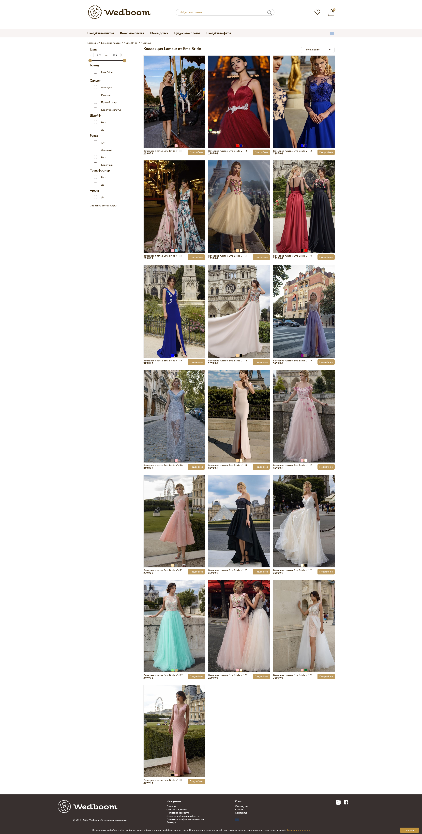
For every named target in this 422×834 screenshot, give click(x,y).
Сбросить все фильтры (103, 206)
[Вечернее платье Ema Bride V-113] (304, 94)
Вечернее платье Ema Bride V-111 (162, 151)
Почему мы (241, 806)
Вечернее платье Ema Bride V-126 (292, 570)
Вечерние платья (132, 33)
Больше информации (298, 830)
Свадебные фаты (218, 33)
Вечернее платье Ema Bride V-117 (162, 361)
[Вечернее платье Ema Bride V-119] (304, 304)
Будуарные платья (187, 33)
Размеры (171, 822)
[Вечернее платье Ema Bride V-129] (304, 618)
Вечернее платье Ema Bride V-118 (227, 361)
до (107, 55)
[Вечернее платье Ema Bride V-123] (174, 513)
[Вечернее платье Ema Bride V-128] (239, 618)
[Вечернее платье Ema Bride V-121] (239, 408)
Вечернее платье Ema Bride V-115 (227, 256)
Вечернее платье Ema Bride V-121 (227, 465)
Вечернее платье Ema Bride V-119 (292, 361)
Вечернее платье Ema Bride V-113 (292, 151)
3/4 (103, 142)
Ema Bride (107, 72)
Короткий (107, 165)
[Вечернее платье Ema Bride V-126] (304, 513)
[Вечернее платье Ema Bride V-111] (174, 94)
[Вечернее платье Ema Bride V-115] (239, 199)
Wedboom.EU (96, 820)
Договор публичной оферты (182, 816)
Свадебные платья (100, 33)
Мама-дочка (159, 33)
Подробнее (196, 152)
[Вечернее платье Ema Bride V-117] (174, 304)
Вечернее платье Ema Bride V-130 (162, 780)
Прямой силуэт (110, 102)
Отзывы (239, 810)
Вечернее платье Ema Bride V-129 (292, 675)
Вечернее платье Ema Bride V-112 (227, 151)
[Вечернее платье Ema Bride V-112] (239, 94)
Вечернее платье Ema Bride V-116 (292, 256)
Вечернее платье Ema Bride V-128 (227, 675)
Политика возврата (177, 813)
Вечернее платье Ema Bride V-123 (162, 570)
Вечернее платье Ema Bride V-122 (292, 465)
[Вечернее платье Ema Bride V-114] (174, 199)
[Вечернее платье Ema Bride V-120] (174, 408)
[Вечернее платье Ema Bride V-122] (304, 408)
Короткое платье (111, 110)
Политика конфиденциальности (185, 819)
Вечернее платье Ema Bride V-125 (227, 570)
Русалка (105, 95)
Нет (103, 122)
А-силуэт (106, 88)
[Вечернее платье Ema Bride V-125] (239, 513)
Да (102, 130)
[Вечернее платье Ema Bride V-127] (174, 618)
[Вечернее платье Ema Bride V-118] (239, 304)
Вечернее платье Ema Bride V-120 (163, 465)
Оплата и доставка (177, 810)
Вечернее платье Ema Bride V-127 (163, 675)
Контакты (241, 813)
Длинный (106, 150)
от (91, 55)
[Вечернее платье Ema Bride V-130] (174, 723)
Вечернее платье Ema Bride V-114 (162, 256)
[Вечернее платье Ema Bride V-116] (304, 199)
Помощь (171, 806)
